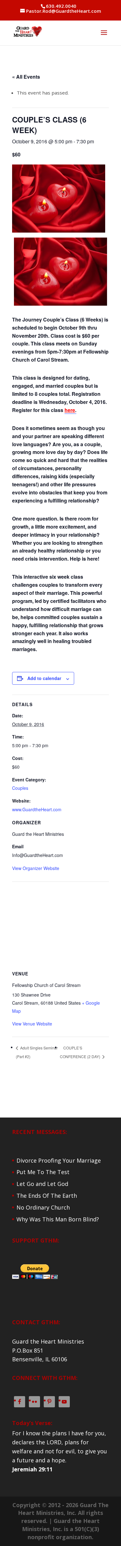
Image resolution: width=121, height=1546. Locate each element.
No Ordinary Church (43, 1207)
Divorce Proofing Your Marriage (58, 1160)
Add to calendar (44, 678)
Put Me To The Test (42, 1172)
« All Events (26, 76)
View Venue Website (32, 1024)
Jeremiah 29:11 (32, 1469)
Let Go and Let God (42, 1183)
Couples (20, 788)
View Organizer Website (35, 868)
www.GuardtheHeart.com (36, 809)
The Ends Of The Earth (46, 1195)
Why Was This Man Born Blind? (57, 1219)
